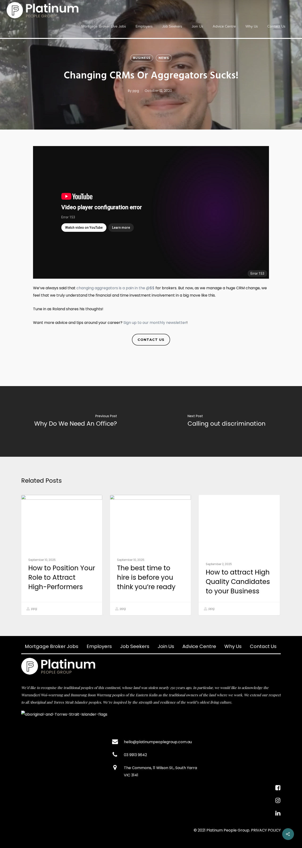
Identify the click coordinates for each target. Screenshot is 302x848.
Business (141, 58)
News (164, 58)
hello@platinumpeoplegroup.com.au (158, 742)
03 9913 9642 (135, 755)
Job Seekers (172, 26)
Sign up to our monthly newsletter (154, 322)
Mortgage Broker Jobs (51, 646)
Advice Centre (224, 26)
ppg (136, 90)
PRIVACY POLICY (266, 830)
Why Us (251, 26)
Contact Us (276, 26)
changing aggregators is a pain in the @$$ (115, 288)
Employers (144, 26)
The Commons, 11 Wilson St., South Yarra (160, 768)
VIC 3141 (131, 775)
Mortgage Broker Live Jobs (103, 26)
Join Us (197, 26)
